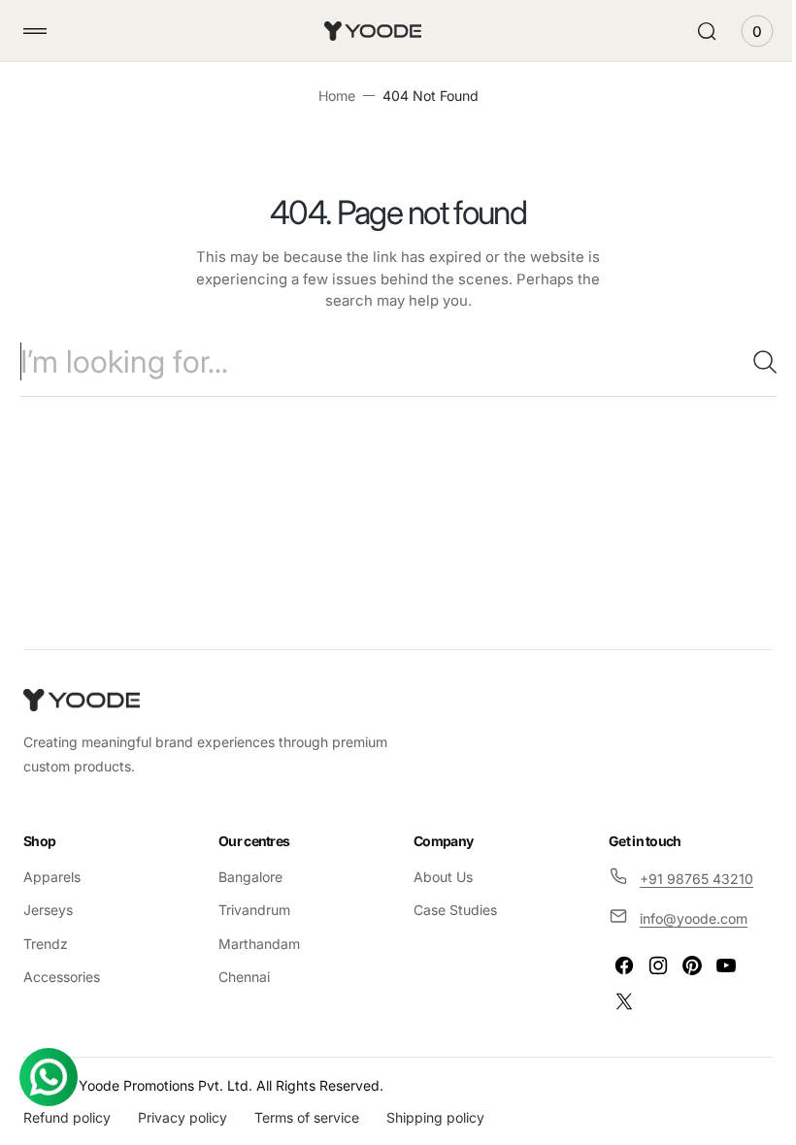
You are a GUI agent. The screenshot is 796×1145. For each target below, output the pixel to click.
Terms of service (306, 1117)
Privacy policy (182, 1117)
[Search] (742, 362)
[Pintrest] (681, 965)
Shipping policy (435, 1117)
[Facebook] (613, 965)
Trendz (45, 943)
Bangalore (247, 876)
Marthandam (255, 943)
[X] (613, 1001)
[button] (35, 31)
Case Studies (448, 909)
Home (329, 95)
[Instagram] (647, 965)
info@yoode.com (683, 918)
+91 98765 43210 (686, 878)
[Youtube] (715, 965)
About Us (436, 876)
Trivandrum (250, 909)
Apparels (52, 876)
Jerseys (48, 909)
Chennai (240, 976)
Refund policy (67, 1117)
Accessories (61, 976)
